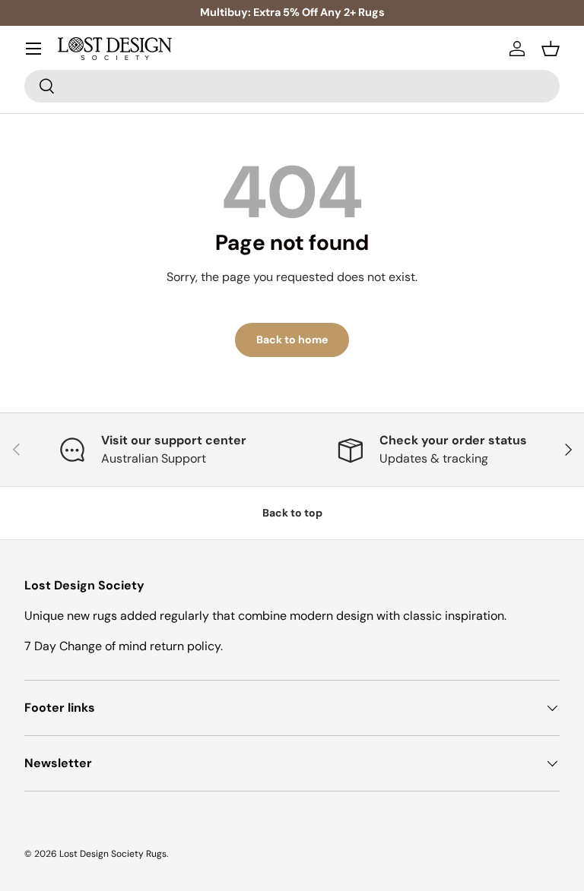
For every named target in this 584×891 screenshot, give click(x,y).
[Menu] (33, 48)
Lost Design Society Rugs (113, 854)
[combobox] (292, 86)
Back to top (292, 513)
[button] (550, 48)
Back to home (292, 339)
